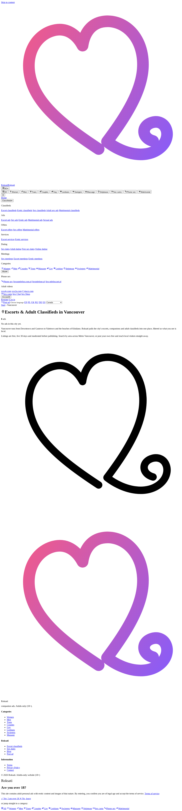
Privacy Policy (13, 767)
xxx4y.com (6, 291)
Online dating (41, 249)
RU (36, 302)
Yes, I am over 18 (10, 798)
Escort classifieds (8, 210)
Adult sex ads (52, 210)
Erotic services (21, 239)
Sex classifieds (39, 210)
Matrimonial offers (31, 230)
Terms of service (152, 793)
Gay (51, 268)
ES (44, 302)
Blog (9, 751)
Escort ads (5, 220)
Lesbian (59, 268)
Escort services (8, 239)
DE (40, 302)
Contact (10, 770)
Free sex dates (28, 249)
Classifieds (7, 201)
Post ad (10, 754)
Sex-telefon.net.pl (53, 281)
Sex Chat (17, 294)
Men (15, 268)
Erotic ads (22, 220)
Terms (9, 765)
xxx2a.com (17, 291)
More (4, 271)
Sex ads (14, 220)
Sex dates (5, 249)
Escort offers (7, 230)
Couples (24, 268)
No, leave (25, 798)
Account (6, 297)
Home (4, 198)
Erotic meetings (35, 258)
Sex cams (7, 294)
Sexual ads (48, 220)
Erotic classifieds (24, 210)
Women (6, 268)
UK (33, 302)
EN (25, 302)
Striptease (70, 268)
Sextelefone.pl (38, 281)
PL (29, 302)
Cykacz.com (27, 291)
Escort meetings (21, 258)
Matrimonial (93, 268)
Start (3, 305)
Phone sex (8, 281)
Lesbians (11, 730)
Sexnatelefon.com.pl (22, 281)
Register (5, 299)
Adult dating (15, 249)
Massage (42, 268)
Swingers (81, 268)
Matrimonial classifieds (69, 210)
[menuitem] (4, 192)
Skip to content (8, 2)
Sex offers (17, 230)
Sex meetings (7, 258)
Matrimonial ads (35, 220)
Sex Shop (25, 294)
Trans (32, 268)
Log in (12, 299)
